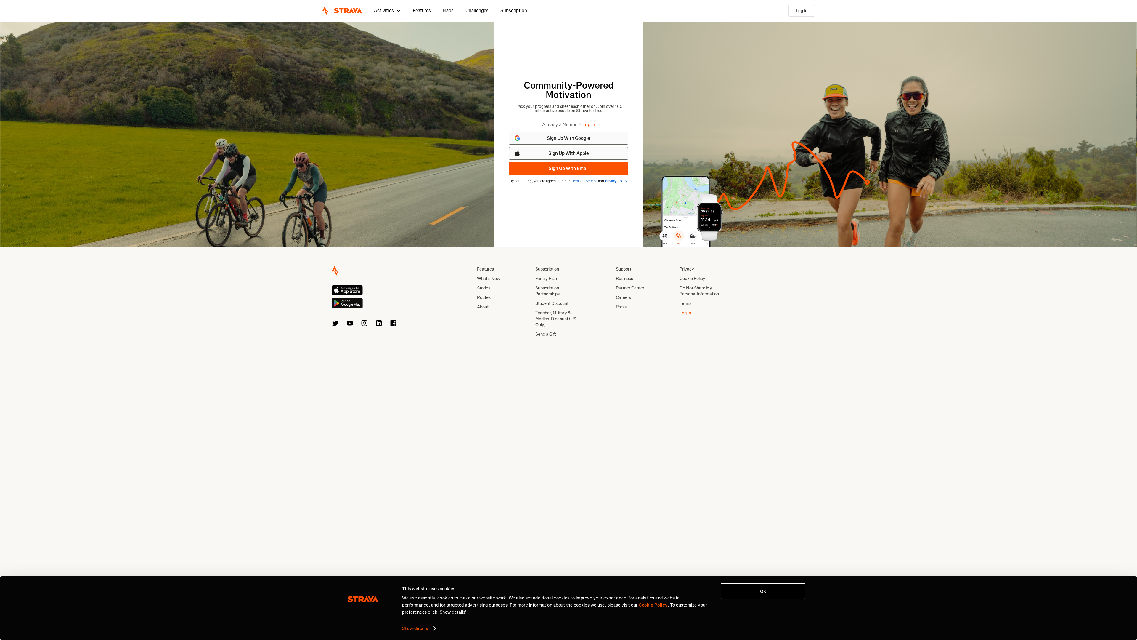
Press (621, 307)
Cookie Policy (692, 278)
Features (422, 10)
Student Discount (551, 303)
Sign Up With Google (568, 138)
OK (763, 591)
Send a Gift (545, 334)
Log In (801, 11)
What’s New (488, 278)
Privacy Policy (616, 181)
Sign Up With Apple (568, 153)
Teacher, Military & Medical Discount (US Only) (555, 319)
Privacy (687, 269)
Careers (623, 297)
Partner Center (630, 288)
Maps (448, 10)
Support (623, 269)
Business (624, 278)
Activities (384, 10)
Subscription (513, 10)
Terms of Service (584, 181)
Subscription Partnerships (547, 291)
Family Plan (546, 278)
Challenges (477, 10)
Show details (415, 628)
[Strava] (342, 10)
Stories (483, 288)
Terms (685, 303)
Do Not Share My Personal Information (699, 291)
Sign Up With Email (569, 168)
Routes (484, 297)
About (483, 307)
